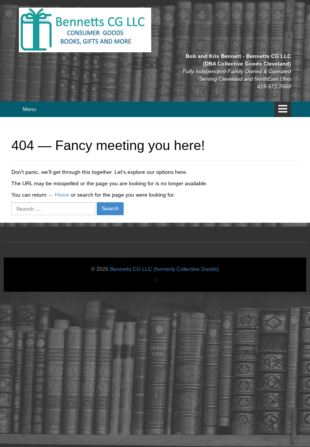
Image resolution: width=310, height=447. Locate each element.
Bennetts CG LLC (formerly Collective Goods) (164, 269)
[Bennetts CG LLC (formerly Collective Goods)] (85, 30)
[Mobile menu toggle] (282, 109)
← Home (58, 195)
